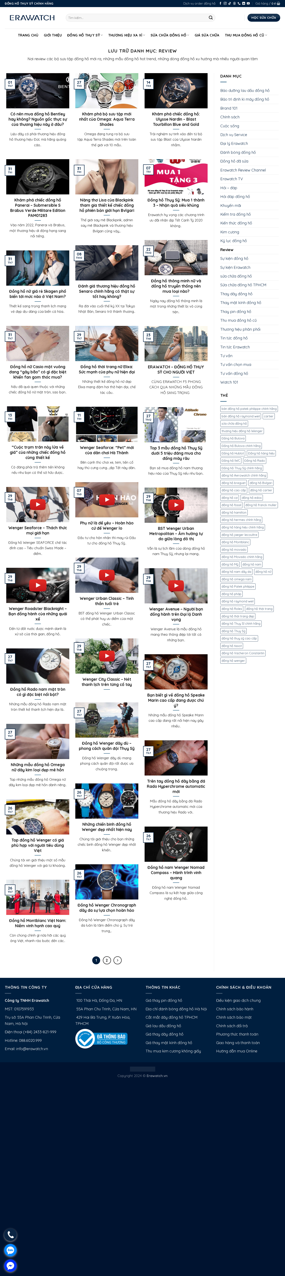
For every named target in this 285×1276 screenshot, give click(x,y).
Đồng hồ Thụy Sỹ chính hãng (242, 468)
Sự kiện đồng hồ (234, 258)
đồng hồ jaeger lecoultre (239, 535)
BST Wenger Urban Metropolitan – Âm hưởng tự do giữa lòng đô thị (176, 533)
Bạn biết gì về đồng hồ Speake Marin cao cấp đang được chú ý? (176, 700)
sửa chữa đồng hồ (236, 276)
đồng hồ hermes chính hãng (241, 520)
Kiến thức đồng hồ (236, 223)
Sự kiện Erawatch (235, 267)
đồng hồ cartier (261, 490)
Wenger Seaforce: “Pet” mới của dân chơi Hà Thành (107, 450)
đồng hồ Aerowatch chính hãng (244, 475)
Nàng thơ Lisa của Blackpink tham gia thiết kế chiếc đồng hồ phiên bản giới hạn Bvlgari (106, 205)
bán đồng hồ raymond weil (241, 416)
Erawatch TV (231, 178)
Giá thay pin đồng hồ (164, 1000)
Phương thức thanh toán (237, 1034)
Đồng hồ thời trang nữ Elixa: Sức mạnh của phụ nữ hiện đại (107, 369)
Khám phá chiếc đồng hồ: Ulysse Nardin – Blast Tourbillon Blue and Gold (176, 119)
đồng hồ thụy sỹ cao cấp (239, 638)
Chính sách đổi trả (232, 1025)
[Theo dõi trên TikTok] (229, 3)
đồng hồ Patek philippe (238, 586)
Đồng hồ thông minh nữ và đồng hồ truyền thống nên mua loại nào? (176, 286)
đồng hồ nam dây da (236, 572)
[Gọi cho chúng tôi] (239, 3)
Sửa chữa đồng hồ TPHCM (243, 285)
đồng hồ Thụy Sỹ (233, 631)
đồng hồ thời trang (259, 609)
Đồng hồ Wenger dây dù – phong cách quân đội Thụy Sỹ (107, 746)
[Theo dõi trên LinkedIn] (243, 3)
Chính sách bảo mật (234, 1017)
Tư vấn (226, 355)
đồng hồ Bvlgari (261, 483)
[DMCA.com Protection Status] (142, 1068)
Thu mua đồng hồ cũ (244, 35)
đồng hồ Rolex (232, 609)
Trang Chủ (28, 35)
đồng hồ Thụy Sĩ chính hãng (241, 623)
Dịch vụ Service (233, 134)
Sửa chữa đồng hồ (168, 35)
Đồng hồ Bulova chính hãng (241, 446)
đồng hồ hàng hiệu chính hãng (243, 527)
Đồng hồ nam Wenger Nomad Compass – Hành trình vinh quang (176, 872)
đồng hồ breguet (234, 483)
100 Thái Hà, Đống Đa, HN (98, 1000)
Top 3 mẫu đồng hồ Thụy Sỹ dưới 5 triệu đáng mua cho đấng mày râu (176, 453)
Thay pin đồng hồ (235, 311)
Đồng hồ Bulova (233, 438)
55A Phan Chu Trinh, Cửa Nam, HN (106, 1009)
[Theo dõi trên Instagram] (225, 3)
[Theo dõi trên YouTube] (248, 3)
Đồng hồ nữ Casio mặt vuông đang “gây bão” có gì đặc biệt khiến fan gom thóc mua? (37, 372)
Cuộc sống (229, 126)
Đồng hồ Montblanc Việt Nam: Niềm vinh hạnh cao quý (37, 923)
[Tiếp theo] (117, 960)
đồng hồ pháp (231, 594)
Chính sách (230, 117)
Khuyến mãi (230, 205)
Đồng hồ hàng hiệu (261, 453)
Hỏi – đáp (228, 187)
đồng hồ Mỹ (230, 564)
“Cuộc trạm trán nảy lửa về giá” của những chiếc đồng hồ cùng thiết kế (38, 452)
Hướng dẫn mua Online (236, 1051)
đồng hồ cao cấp (234, 490)
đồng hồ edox (252, 498)
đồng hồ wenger (233, 661)
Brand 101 (228, 108)
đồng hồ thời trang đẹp (238, 616)
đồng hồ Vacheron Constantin (243, 653)
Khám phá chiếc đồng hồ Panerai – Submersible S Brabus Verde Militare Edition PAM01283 (37, 208)
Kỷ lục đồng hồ (233, 240)
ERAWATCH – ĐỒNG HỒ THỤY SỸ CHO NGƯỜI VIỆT (176, 369)
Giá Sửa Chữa (207, 35)
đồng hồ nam (251, 564)
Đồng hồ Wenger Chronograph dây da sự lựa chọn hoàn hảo (107, 908)
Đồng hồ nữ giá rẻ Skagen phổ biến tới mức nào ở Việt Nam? (37, 294)
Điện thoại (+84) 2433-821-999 (30, 1032)
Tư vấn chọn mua (235, 364)
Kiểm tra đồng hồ (235, 214)
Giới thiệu (53, 35)
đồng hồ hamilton (234, 512)
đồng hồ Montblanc (235, 542)
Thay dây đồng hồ (236, 293)
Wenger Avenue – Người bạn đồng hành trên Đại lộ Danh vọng (176, 614)
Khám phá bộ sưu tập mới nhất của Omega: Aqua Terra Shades (107, 119)
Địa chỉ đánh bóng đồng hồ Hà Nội (176, 1009)
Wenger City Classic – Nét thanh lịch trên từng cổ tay (107, 682)
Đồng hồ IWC (231, 461)
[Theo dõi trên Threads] (234, 3)
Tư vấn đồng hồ (234, 373)
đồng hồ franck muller (261, 505)
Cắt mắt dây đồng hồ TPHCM (172, 1017)
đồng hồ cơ (230, 498)
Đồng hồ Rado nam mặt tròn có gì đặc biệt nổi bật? (37, 692)
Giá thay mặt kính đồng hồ (169, 1042)
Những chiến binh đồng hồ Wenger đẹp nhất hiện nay (107, 827)
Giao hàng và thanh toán (238, 1042)
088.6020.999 (30, 1040)
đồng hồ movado (234, 550)
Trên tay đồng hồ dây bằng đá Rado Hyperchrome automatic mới (176, 786)
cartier (269, 416)
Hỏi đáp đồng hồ (235, 196)
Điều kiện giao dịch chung (238, 1000)
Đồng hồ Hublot (233, 453)
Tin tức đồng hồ (234, 338)
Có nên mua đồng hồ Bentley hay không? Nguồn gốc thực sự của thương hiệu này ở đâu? (38, 119)
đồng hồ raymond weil (237, 601)
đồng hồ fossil (231, 505)
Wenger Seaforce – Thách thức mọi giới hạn (37, 530)
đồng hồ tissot (232, 646)
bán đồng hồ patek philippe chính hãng (249, 409)
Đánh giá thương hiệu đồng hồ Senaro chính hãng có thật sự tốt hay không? (106, 291)
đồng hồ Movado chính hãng (242, 557)
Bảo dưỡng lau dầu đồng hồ (245, 90)
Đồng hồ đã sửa (234, 161)
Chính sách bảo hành (234, 1009)
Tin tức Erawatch (235, 347)
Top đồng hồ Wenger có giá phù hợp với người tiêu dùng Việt (37, 845)
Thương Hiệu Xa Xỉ (125, 35)
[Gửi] (211, 18)
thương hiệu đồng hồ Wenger (242, 431)
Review (226, 249)
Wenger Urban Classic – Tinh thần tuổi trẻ (107, 601)
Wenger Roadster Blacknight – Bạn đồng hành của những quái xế (38, 614)
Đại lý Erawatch (234, 143)
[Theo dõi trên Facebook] (220, 3)
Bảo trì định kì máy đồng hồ (244, 99)
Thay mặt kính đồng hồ (240, 302)
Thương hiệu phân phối (240, 329)
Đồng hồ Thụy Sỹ (83, 35)
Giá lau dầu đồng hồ (163, 1025)
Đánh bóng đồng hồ (238, 152)
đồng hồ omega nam (237, 579)
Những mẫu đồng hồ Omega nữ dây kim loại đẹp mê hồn (38, 767)
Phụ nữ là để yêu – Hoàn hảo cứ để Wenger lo (107, 525)
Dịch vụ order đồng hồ (199, 3)
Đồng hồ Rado (254, 461)
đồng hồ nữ (263, 572)
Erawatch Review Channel (243, 170)
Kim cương (229, 232)
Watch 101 (229, 382)
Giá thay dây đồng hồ (164, 1034)
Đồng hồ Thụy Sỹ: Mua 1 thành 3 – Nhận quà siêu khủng (176, 203)
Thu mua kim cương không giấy (173, 1051)
